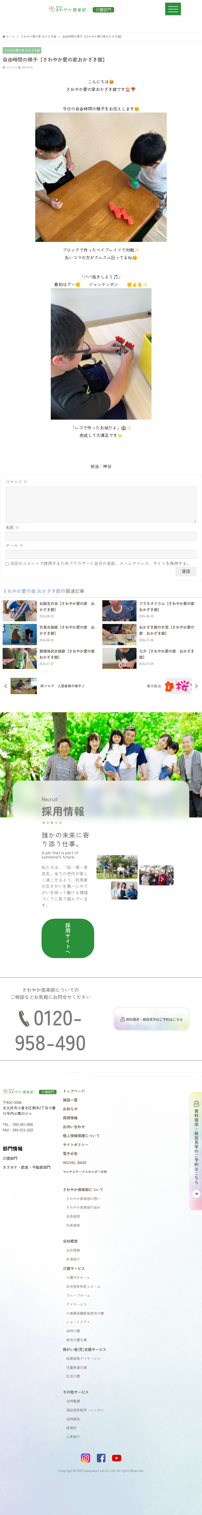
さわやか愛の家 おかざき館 (22, 50)
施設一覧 (70, 1099)
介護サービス (74, 1268)
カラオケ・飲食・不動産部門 (26, 1167)
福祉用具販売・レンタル (85, 1409)
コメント (17, 481)
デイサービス (76, 1304)
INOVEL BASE (75, 1162)
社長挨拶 (73, 1225)
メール (14, 545)
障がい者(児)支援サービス (84, 1349)
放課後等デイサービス (83, 1358)
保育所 (71, 1427)
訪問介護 (73, 1330)
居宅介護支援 (76, 1339)
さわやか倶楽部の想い (83, 1198)
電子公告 (70, 1153)
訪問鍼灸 (73, 1418)
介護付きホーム (78, 1277)
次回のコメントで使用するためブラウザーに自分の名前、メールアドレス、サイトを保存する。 (100, 563)
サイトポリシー (76, 1144)
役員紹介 (73, 1259)
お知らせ (70, 1108)
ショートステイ (78, 1321)
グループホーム (78, 1295)
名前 (12, 527)
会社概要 (70, 1241)
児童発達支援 (76, 1367)
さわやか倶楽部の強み (83, 1207)
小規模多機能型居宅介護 (85, 1313)
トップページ (74, 1091)
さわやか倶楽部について (83, 1189)
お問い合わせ (74, 1126)
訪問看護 (73, 1401)
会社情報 (73, 1250)
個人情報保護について (81, 1135)
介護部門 (10, 1158)
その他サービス (76, 1392)
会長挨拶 (73, 1216)
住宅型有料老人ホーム (83, 1286)
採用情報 (70, 1117)
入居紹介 (73, 1436)
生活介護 (73, 1376)
